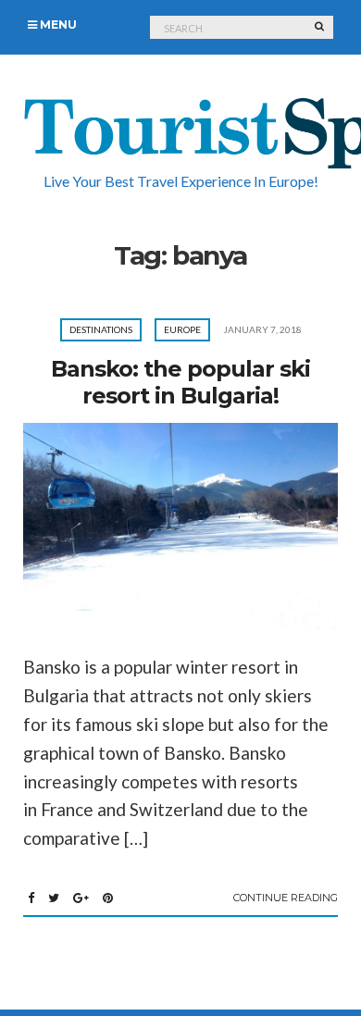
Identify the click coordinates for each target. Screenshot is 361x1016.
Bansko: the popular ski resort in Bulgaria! (180, 382)
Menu (57, 24)
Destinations (100, 329)
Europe (182, 329)
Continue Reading (285, 897)
